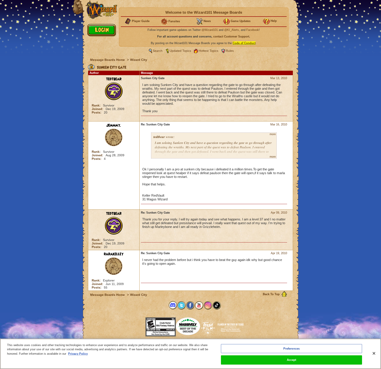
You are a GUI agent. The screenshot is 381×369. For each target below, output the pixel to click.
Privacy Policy (78, 353)
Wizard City (138, 60)
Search (157, 50)
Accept (291, 360)
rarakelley (113, 254)
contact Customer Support (231, 36)
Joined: (98, 109)
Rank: (96, 105)
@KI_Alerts (231, 30)
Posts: (97, 112)
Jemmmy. (113, 125)
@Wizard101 (210, 30)
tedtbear (113, 79)
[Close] (374, 353)
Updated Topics (180, 50)
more (273, 134)
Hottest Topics (208, 50)
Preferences (291, 348)
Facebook (252, 30)
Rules (230, 50)
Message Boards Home (108, 60)
